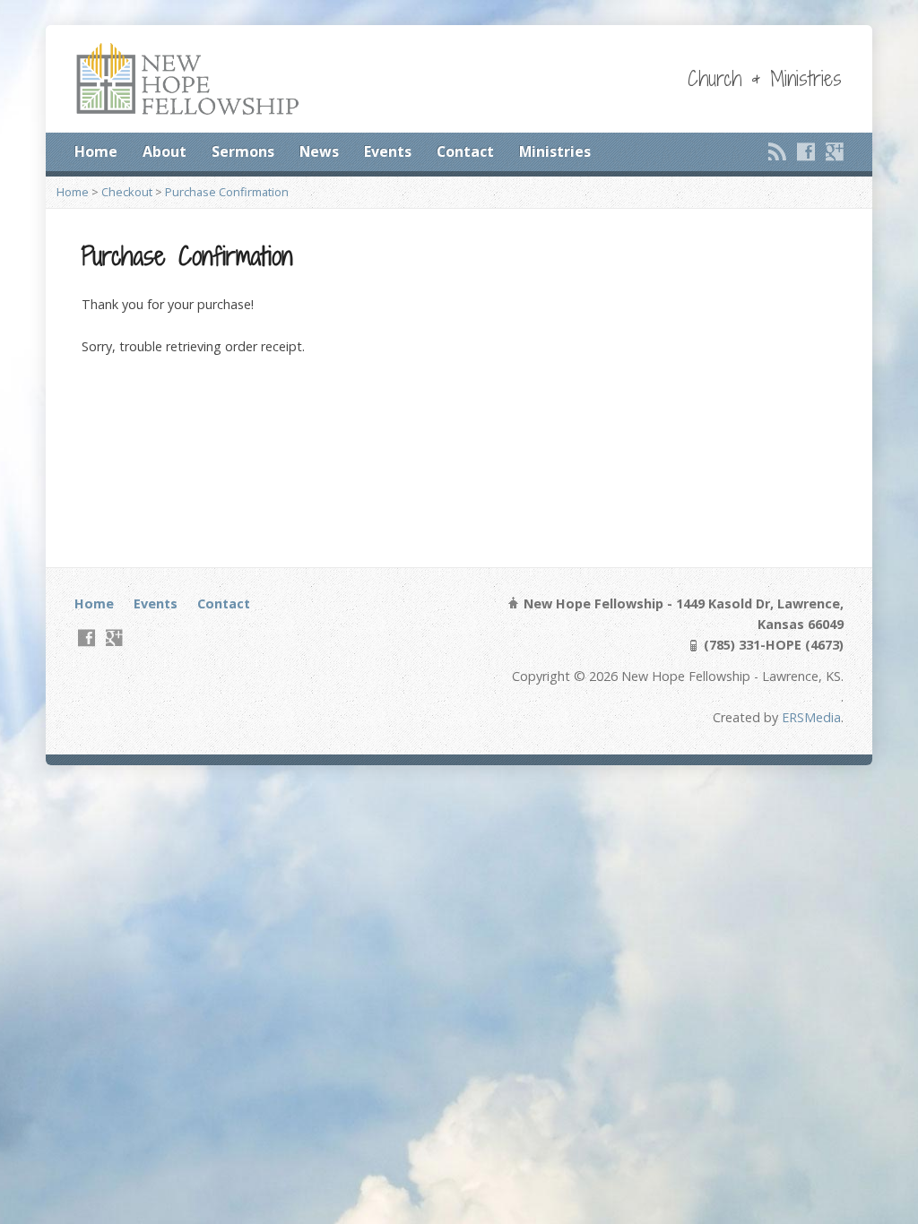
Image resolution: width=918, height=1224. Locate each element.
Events (387, 151)
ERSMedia (811, 717)
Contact (465, 151)
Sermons (243, 151)
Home (95, 151)
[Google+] (835, 151)
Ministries (555, 151)
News (319, 151)
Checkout (126, 192)
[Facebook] (806, 151)
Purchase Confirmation (227, 192)
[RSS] (777, 151)
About (164, 151)
